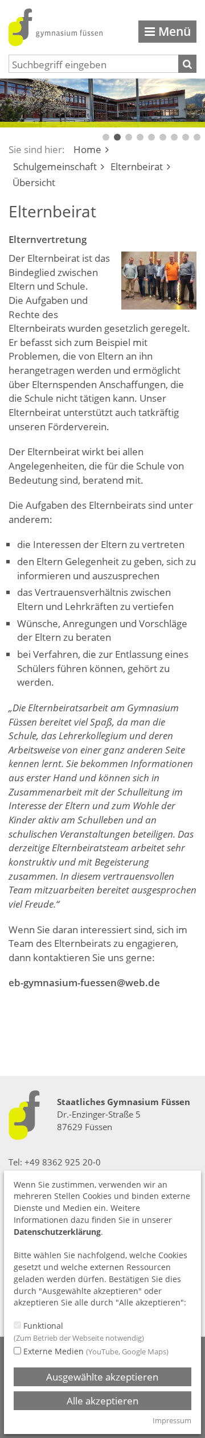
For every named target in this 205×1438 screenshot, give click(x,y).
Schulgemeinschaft (55, 166)
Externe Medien (95, 1351)
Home (87, 149)
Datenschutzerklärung (57, 1231)
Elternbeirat (136, 166)
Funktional (79, 1331)
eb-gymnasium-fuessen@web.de (84, 982)
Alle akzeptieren (102, 1400)
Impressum (172, 1420)
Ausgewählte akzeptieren (102, 1376)
